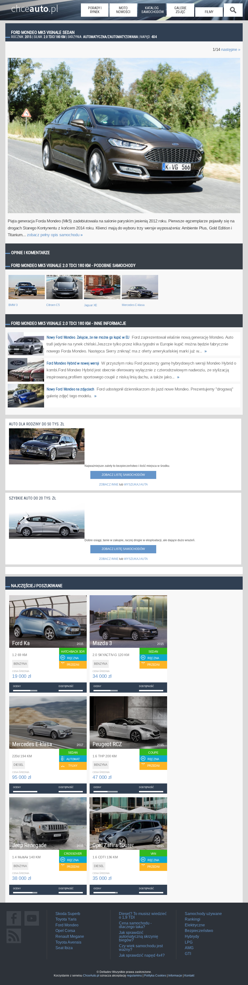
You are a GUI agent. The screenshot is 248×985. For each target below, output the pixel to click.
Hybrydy (192, 936)
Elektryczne (195, 925)
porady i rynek (94, 10)
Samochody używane (203, 914)
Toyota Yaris (66, 919)
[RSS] (13, 943)
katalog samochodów (152, 10)
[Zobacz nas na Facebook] (13, 925)
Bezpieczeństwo (199, 931)
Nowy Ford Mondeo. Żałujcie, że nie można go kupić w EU (87, 337)
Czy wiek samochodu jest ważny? (141, 948)
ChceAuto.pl (91, 975)
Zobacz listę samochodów (123, 475)
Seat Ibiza (64, 948)
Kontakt (189, 975)
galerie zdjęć (180, 10)
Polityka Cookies (155, 975)
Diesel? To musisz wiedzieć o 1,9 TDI (143, 916)
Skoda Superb (67, 914)
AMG (189, 948)
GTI (188, 954)
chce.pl (34, 6)
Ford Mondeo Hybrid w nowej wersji (72, 363)
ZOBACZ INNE (108, 484)
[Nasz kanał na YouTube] (31, 925)
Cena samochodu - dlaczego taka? (135, 925)
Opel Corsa (65, 931)
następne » (230, 49)
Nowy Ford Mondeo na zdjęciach (70, 389)
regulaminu (134, 975)
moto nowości (123, 10)
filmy (209, 12)
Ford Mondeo (66, 925)
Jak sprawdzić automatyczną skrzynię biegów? (138, 936)
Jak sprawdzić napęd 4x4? (142, 955)
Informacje (175, 975)
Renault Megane (69, 936)
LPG (189, 942)
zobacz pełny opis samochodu (55, 235)
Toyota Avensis (68, 942)
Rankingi (192, 919)
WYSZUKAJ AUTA (136, 484)
